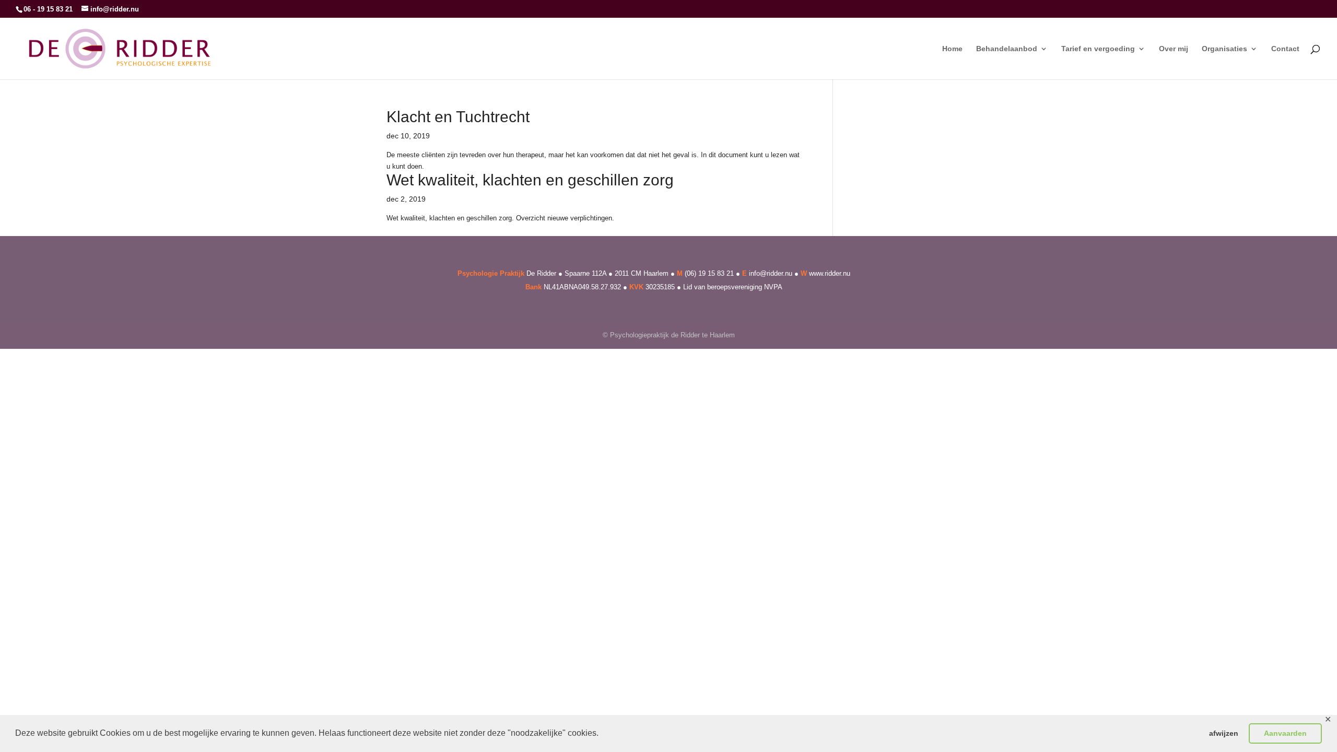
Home (952, 49)
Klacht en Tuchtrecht (458, 116)
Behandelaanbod (1006, 49)
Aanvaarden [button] (1285, 733)
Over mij (1173, 49)
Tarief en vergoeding (1098, 49)
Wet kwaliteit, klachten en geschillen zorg (530, 180)
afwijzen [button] (1223, 733)
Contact (1285, 49)
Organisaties (1224, 49)
